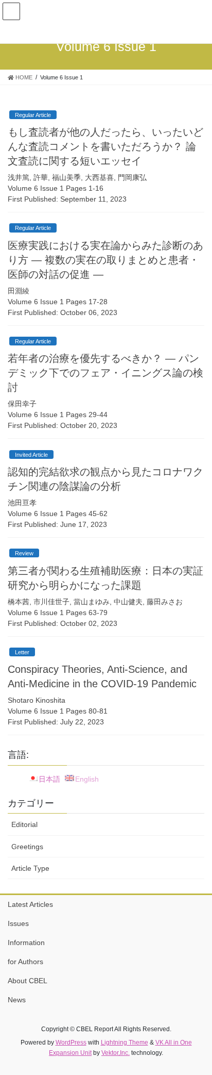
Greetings (27, 846)
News (17, 1000)
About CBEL (27, 981)
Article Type (30, 868)
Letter (22, 652)
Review (24, 553)
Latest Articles (30, 904)
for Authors (25, 961)
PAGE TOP (196, 1033)
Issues (18, 923)
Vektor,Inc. (115, 1052)
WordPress (71, 1042)
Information (26, 942)
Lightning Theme (124, 1042)
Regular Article (33, 115)
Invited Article (31, 455)
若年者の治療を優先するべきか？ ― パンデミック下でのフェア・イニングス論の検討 (105, 373)
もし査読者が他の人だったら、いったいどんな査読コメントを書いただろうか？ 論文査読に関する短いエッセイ (105, 146)
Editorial (24, 824)
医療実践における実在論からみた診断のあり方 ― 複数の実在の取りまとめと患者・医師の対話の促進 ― (105, 260)
